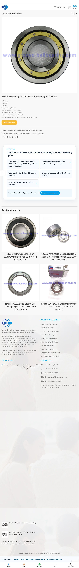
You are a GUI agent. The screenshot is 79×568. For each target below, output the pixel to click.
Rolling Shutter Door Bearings (49, 349)
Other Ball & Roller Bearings (49, 353)
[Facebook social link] (7, 137)
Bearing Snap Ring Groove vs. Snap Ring (22, 520)
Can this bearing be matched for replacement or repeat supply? (52, 161)
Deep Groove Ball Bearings (19, 130)
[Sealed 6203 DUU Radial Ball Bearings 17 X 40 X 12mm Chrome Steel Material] (57, 279)
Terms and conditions (54, 556)
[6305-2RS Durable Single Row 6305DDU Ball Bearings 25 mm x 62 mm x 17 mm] (20, 230)
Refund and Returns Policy (35, 556)
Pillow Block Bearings (47, 346)
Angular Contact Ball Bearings (49, 328)
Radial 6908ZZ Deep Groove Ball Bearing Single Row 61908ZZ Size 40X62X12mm (19, 304)
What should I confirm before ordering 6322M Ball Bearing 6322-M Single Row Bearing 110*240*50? (22, 162)
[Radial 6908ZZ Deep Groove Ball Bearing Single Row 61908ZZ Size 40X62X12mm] (20, 279)
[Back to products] (74, 13)
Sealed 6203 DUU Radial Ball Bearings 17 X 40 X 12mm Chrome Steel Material (58, 304)
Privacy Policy (19, 556)
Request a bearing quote (50, 191)
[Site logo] (5, 7)
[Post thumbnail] (11, 438)
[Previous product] (71, 13)
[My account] (65, 7)
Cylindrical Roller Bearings (48, 339)
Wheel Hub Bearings (46, 342)
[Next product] (76, 13)
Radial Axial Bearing (12, 133)
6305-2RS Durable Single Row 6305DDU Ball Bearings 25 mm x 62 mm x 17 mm (19, 254)
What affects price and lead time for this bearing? (53, 173)
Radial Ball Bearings (15, 13)
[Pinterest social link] (12, 137)
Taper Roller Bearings (47, 331)
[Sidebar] (2, 173)
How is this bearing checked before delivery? (21, 182)
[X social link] (10, 137)
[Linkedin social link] (15, 137)
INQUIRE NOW (10, 122)
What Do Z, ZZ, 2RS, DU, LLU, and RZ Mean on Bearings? (29, 363)
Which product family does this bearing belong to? (20, 173)
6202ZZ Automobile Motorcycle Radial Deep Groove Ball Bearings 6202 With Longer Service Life (57, 254)
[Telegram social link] (17, 137)
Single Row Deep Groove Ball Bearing (32, 133)
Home (3, 13)
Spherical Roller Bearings (48, 335)
